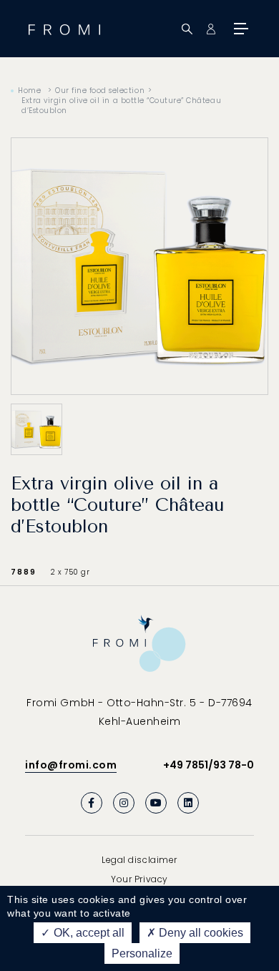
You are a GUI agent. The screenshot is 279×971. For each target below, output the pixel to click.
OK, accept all (87, 933)
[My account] (211, 29)
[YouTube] (156, 803)
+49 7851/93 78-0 (208, 765)
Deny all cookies (199, 933)
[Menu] (239, 28)
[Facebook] (91, 803)
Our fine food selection (100, 90)
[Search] (187, 29)
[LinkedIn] (188, 803)
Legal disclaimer (139, 860)
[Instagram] (123, 803)
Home (29, 90)
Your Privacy (139, 879)
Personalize (142, 953)
